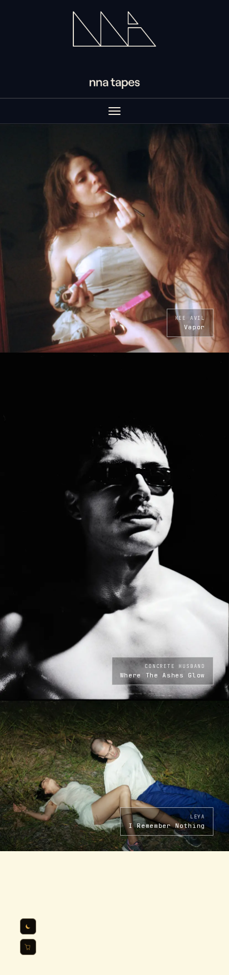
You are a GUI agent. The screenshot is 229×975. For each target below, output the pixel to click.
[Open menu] (114, 111)
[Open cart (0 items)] (28, 947)
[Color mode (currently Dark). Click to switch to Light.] (28, 926)
